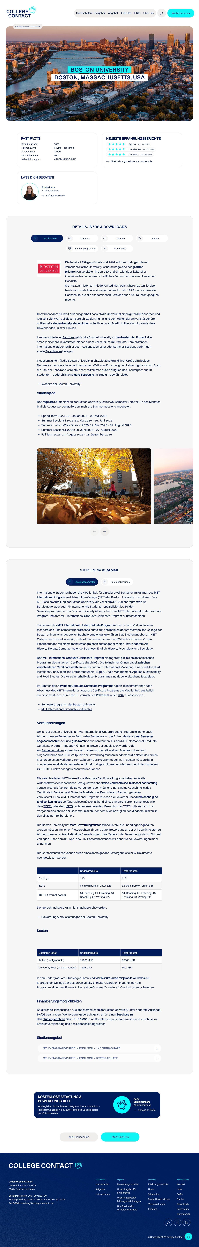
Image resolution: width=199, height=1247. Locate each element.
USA (121, 695)
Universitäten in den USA (93, 271)
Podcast (152, 1209)
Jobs (179, 1189)
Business (90, 648)
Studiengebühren (54, 1019)
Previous (94, 531)
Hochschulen (102, 1184)
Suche (180, 1199)
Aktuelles (126, 13)
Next (104, 531)
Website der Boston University (61, 384)
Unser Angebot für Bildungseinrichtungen (129, 1199)
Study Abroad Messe (159, 1199)
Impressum (183, 1209)
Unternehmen (102, 1194)
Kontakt (181, 1184)
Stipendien (153, 1194)
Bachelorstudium (53, 750)
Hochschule (35, 26)
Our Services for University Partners (127, 1208)
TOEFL (47, 806)
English (102, 648)
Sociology (146, 648)
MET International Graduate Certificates (66, 709)
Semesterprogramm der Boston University (68, 704)
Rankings (68, 337)
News (151, 1189)
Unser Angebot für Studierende (126, 1191)
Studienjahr (61, 402)
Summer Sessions (124, 346)
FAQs (137, 13)
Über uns (148, 13)
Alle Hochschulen (22, 26)
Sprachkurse (53, 351)
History (112, 648)
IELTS (69, 806)
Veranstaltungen (156, 1204)
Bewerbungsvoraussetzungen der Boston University (75, 917)
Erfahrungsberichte (158, 1184)
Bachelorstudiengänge (93, 634)
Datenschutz (183, 1213)
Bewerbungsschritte (127, 1184)
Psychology (126, 648)
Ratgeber (100, 1189)
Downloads (183, 1204)
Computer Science (71, 648)
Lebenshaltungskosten (90, 1024)
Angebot (113, 13)
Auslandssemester (94, 346)
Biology (52, 648)
